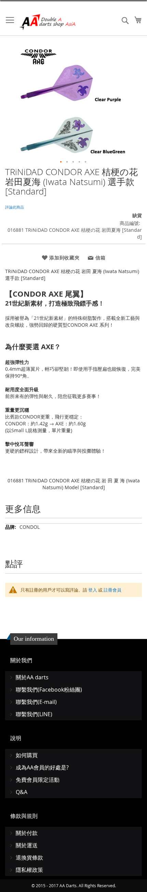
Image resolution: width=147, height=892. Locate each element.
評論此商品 (14, 207)
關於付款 (27, 833)
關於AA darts (32, 677)
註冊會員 (112, 590)
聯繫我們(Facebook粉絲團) (49, 689)
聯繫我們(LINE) (34, 714)
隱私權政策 (29, 870)
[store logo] (48, 22)
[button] (61, 162)
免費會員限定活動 (37, 779)
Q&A (21, 792)
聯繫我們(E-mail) (36, 702)
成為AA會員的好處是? (42, 767)
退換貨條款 (29, 857)
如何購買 (27, 755)
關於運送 (27, 845)
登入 (92, 590)
